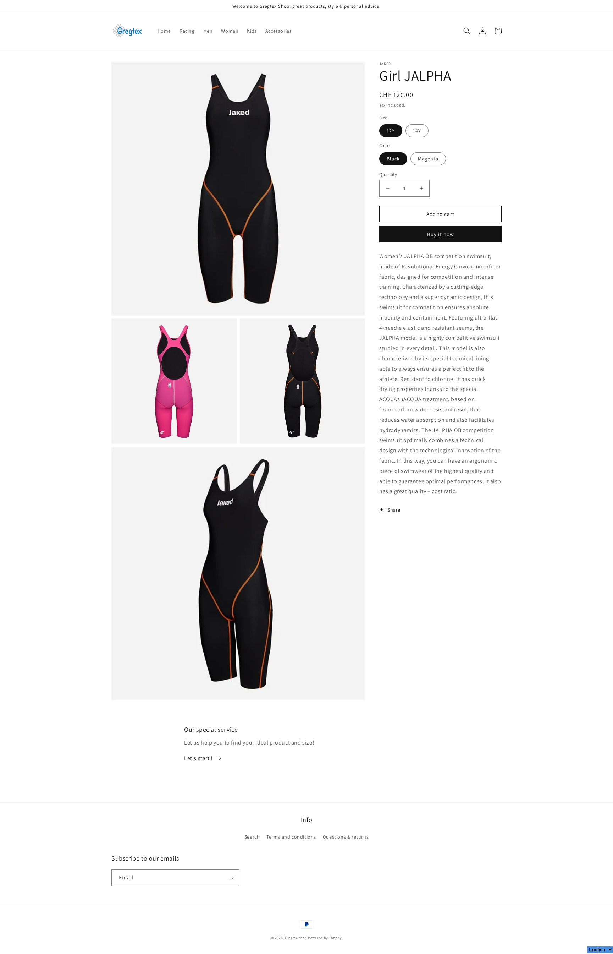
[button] (467, 31)
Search (252, 837)
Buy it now (440, 234)
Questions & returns (346, 837)
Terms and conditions (291, 837)
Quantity (388, 174)
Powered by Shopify (325, 938)
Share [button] (394, 510)
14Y (417, 130)
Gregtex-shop (296, 938)
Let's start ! (198, 758)
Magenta (428, 158)
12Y (391, 130)
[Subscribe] (231, 877)
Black (393, 158)
